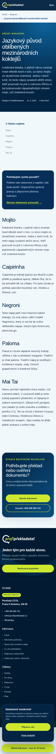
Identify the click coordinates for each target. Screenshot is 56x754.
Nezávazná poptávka (28, 568)
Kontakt (7, 692)
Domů (4, 15)
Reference (8, 682)
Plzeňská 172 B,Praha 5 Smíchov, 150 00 (14, 602)
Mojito (8, 130)
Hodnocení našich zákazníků (16, 658)
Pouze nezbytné (28, 735)
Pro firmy (8, 678)
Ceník (6, 635)
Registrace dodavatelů (14, 654)
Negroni (9, 141)
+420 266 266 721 (11, 611)
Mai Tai (9, 153)
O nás (7, 687)
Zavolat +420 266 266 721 (28, 508)
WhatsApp (8, 620)
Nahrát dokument (28, 498)
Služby (7, 673)
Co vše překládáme (12, 649)
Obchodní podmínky (13, 640)
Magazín (13, 15)
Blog (6, 696)
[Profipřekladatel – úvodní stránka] (13, 5)
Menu (51, 5)
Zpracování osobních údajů (16, 644)
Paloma (9, 147)
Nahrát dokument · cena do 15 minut (28, 748)
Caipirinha (10, 136)
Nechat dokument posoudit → (24, 202)
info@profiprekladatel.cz (14, 616)
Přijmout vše (28, 727)
